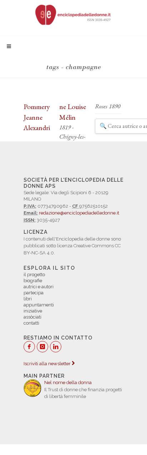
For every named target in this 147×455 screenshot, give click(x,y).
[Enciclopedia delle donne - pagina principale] (73, 14)
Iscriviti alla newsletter (48, 363)
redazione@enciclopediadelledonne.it (79, 213)
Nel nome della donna (68, 382)
